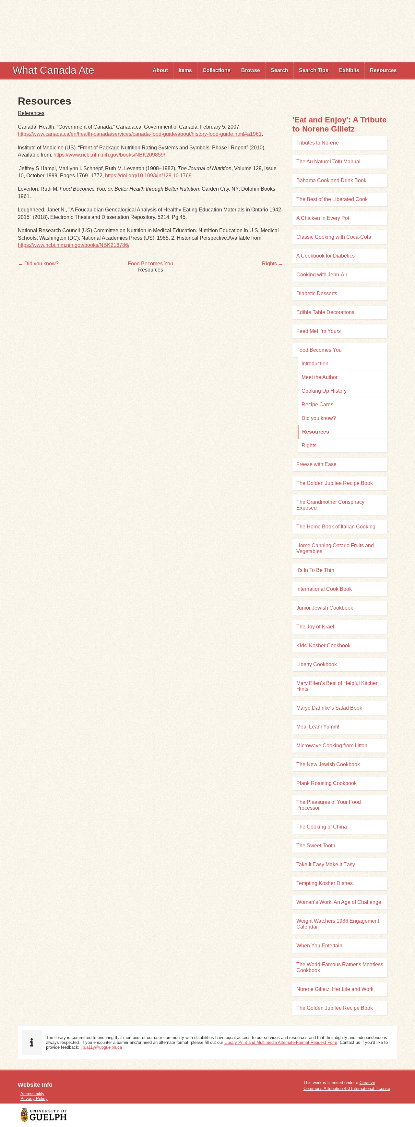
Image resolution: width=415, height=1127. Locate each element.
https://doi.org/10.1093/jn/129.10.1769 (148, 175)
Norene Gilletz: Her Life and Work (335, 989)
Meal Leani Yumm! (317, 726)
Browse (250, 70)
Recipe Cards (317, 404)
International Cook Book (324, 589)
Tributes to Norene (317, 143)
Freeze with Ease (316, 464)
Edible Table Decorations (325, 312)
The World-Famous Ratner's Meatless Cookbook (339, 967)
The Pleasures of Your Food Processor (328, 805)
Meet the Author (320, 377)
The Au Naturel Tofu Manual (328, 161)
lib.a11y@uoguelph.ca (101, 1047)
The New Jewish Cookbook (328, 764)
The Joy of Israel (315, 626)
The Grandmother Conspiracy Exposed (330, 505)
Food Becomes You (150, 263)
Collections (217, 70)
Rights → (272, 263)
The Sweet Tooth (315, 845)
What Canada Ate (53, 70)
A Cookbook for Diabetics (325, 256)
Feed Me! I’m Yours (318, 331)
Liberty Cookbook (316, 664)
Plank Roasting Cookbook (326, 783)
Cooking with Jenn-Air (321, 274)
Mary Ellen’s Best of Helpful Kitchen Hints (337, 686)
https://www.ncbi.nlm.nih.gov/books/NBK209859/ (109, 155)
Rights (309, 445)
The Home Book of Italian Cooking (335, 526)
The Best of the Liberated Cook (332, 199)
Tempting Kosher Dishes (324, 883)
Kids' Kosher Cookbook (323, 645)
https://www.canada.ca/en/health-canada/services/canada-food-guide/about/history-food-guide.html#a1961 (140, 134)
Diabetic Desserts (316, 293)
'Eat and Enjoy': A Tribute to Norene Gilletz (339, 124)
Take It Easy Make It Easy (325, 864)
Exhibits (349, 70)
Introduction (315, 363)
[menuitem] (160, 70)
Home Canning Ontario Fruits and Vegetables (335, 548)
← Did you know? (38, 263)
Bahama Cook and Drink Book (331, 180)
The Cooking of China (321, 826)
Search (279, 70)
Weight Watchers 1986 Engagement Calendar (337, 924)
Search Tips (313, 70)
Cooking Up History (324, 391)
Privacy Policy (34, 1098)
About (160, 70)
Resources (383, 70)
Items (185, 70)
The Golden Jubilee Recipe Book (334, 483)
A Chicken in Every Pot (322, 218)
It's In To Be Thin (315, 570)
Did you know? (319, 418)
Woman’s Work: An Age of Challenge (338, 902)
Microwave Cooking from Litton (331, 745)
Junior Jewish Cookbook (324, 608)
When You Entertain (319, 945)
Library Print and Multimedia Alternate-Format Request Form (280, 1042)
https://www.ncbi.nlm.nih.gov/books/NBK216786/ (73, 245)
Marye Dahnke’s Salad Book (329, 708)
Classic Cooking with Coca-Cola (333, 237)
